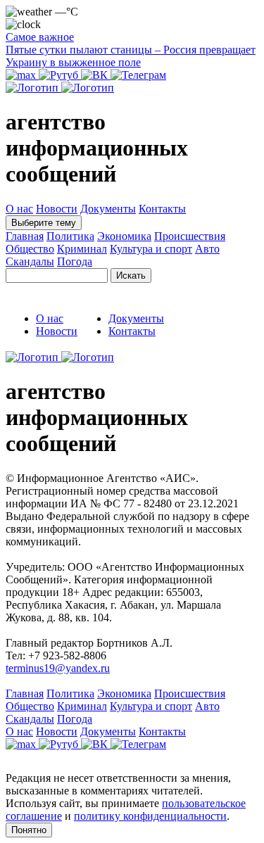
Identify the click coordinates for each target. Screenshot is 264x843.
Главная (25, 236)
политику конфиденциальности (150, 816)
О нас (19, 209)
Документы (108, 209)
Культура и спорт (151, 249)
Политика (70, 236)
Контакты (162, 209)
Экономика (124, 236)
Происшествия (189, 236)
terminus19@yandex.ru (58, 668)
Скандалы (30, 261)
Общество (30, 249)
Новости (56, 209)
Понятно (28, 830)
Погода (74, 261)
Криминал (82, 249)
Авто (207, 249)
